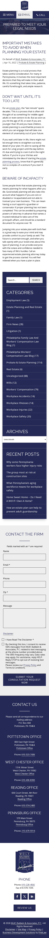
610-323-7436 (28, 754)
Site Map (22, 929)
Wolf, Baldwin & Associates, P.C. (30, 59)
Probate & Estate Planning (31, 62)
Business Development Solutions (19, 932)
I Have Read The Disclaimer (19, 639)
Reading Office (25, 799)
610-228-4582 (28, 885)
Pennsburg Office (24, 824)
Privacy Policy (29, 665)
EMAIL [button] (26, 14)
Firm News (12, 324)
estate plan (14, 108)
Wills (9, 382)
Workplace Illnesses (17, 403)
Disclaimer (8, 633)
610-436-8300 (28, 780)
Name (6, 551)
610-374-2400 (28, 805)
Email (6, 565)
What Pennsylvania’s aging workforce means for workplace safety (24, 486)
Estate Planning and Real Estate (24, 307)
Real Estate (12, 369)
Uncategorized (14, 375)
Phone (6, 578)
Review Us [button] (25, 907)
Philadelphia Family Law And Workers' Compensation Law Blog (22, 341)
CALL (42, 15)
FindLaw (42, 932)
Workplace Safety (16, 416)
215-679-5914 (28, 830)
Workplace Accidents (18, 396)
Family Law (12, 317)
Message (7, 606)
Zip (5, 592)
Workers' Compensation (20, 389)
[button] (8, 14)
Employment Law (16, 300)
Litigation (11, 331)
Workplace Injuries (16, 409)
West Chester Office (24, 773)
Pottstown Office (24, 748)
